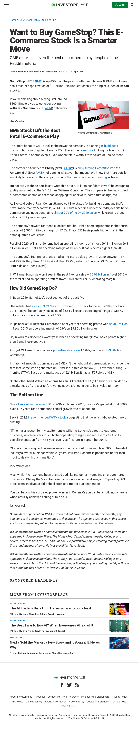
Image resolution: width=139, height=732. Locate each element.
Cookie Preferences (98, 701)
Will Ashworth (20, 71)
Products (40, 696)
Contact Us (54, 696)
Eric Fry (27, 631)
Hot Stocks (16, 637)
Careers (74, 696)
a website (86, 150)
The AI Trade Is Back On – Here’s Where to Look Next (50, 608)
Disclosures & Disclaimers (95, 696)
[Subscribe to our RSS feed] (77, 684)
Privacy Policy (119, 696)
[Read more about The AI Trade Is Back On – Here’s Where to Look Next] (119, 609)
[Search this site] (132, 4)
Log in (122, 4)
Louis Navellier (31, 614)
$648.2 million (118, 324)
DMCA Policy (69, 706)
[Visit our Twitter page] (69, 684)
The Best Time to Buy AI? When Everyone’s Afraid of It (51, 625)
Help (65, 696)
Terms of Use (118, 701)
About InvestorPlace (21, 696)
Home (13, 20)
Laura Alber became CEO (34, 404)
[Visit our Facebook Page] (61, 684)
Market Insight (18, 604)
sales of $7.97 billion (45, 306)
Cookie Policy (76, 701)
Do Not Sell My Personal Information (46, 701)
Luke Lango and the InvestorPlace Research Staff (48, 653)
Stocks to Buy (48, 20)
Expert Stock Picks (28, 20)
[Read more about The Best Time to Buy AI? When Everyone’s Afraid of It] (119, 626)
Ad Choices (17, 701)
